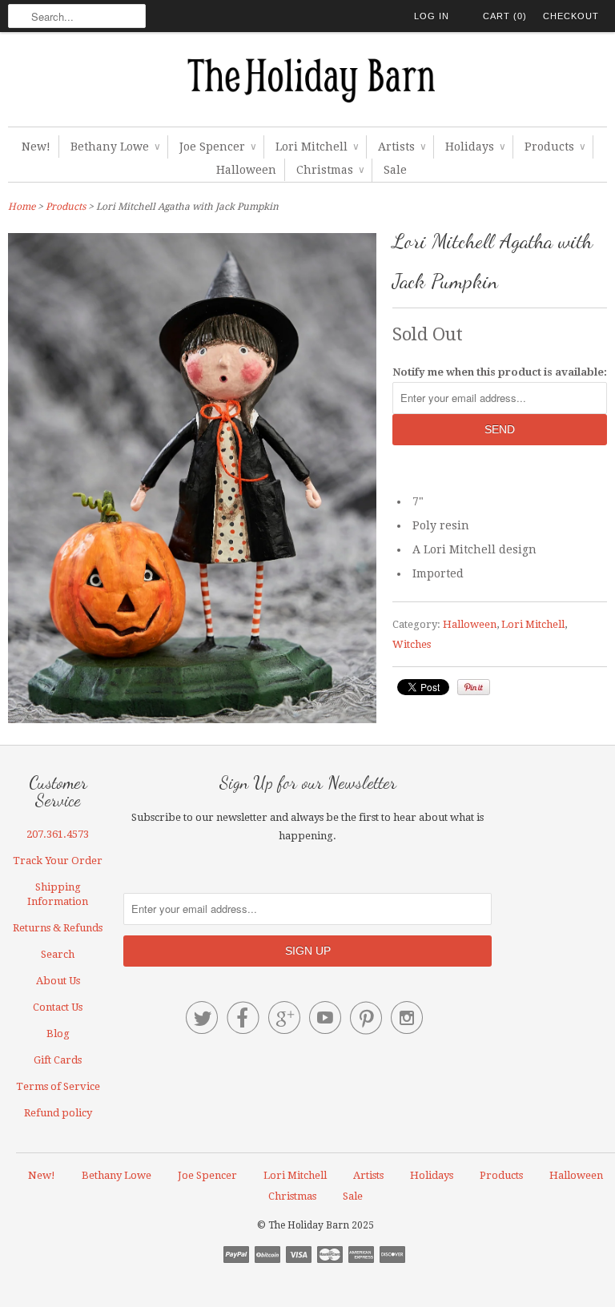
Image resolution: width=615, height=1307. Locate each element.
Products (555, 146)
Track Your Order (57, 861)
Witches (411, 644)
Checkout (571, 16)
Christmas (330, 169)
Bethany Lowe (114, 146)
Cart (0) (505, 16)
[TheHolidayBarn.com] (307, 83)
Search (57, 954)
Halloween (246, 169)
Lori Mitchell (316, 146)
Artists (401, 146)
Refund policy (58, 1113)
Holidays (474, 146)
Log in (431, 16)
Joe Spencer (217, 146)
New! (36, 146)
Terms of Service (58, 1086)
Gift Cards (58, 1060)
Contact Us (57, 1007)
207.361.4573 (57, 834)
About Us (58, 981)
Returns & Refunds (57, 928)
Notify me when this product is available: (499, 372)
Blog (58, 1034)
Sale (395, 169)
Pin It (473, 687)
